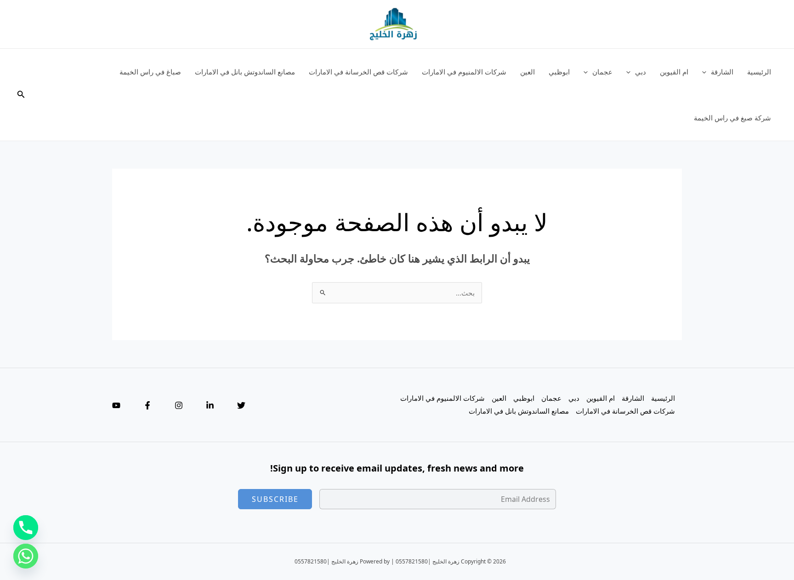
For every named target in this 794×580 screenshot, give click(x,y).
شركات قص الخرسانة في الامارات (358, 71)
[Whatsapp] (25, 556)
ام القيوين (674, 71)
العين (527, 71)
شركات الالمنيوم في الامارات (464, 71)
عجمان (602, 71)
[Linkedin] (210, 405)
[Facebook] (147, 405)
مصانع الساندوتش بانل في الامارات (245, 71)
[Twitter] (241, 405)
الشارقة (722, 71)
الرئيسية (759, 71)
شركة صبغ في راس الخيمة (732, 117)
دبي (640, 71)
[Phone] (25, 527)
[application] (706, 72)
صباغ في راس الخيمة (150, 71)
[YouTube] (116, 405)
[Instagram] (179, 405)
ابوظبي (559, 71)
